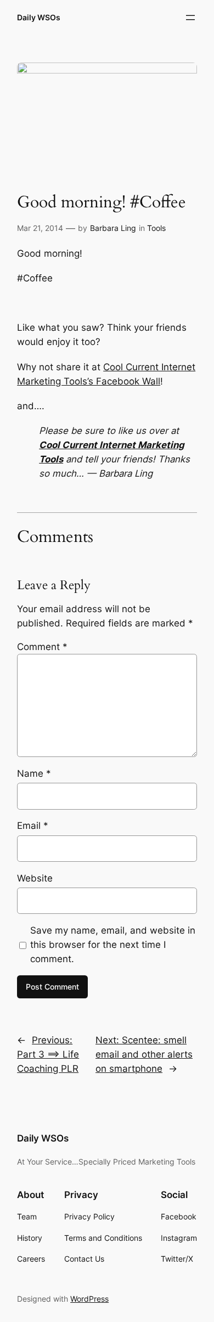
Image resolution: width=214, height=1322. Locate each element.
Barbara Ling (113, 228)
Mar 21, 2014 (40, 228)
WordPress (89, 1298)
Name (34, 773)
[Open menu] (190, 17)
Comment (42, 646)
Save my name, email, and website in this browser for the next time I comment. (112, 944)
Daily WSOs (38, 17)
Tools (156, 228)
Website (35, 878)
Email (32, 825)
